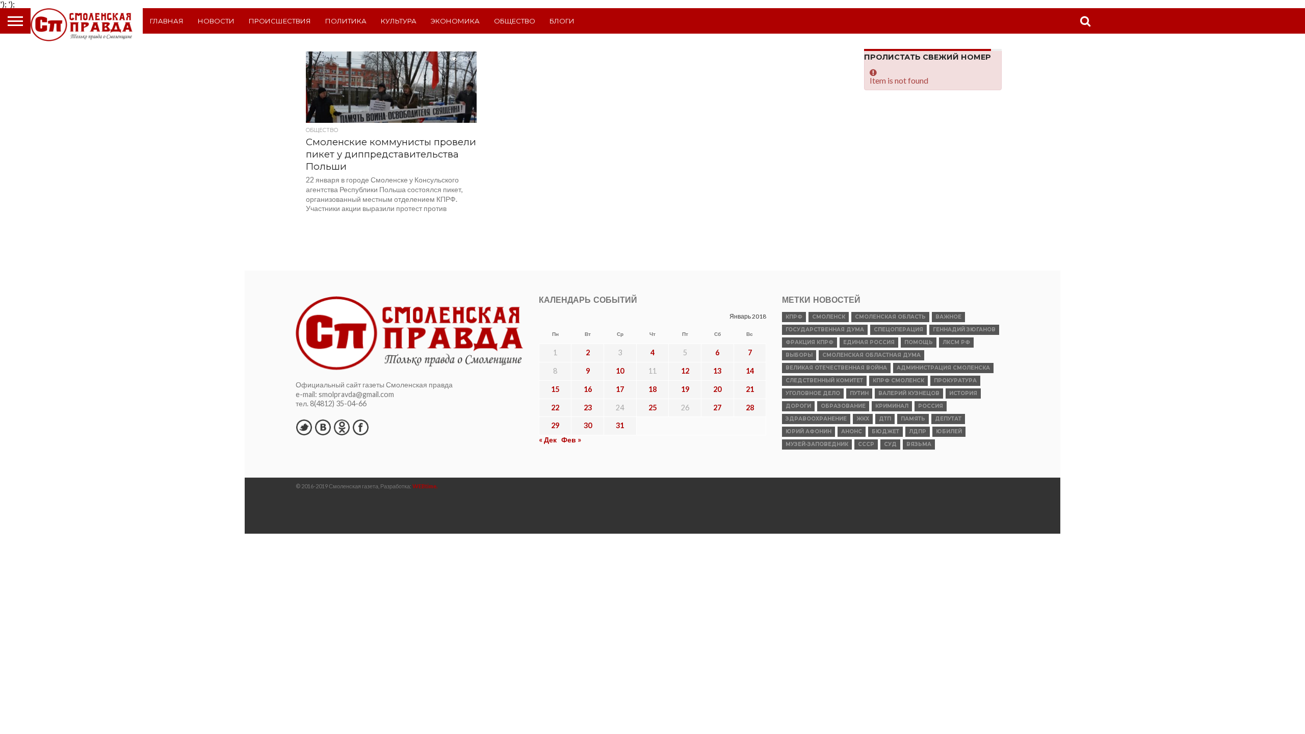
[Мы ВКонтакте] (323, 427)
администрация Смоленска (943, 367)
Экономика (455, 21)
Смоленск (828, 316)
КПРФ (794, 316)
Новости (216, 21)
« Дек (548, 439)
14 (750, 370)
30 (588, 425)
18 (652, 389)
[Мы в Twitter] (304, 427)
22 (555, 407)
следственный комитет (824, 380)
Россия (930, 406)
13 (717, 370)
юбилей (949, 431)
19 (685, 389)
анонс (851, 431)
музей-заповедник (817, 444)
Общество (514, 21)
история (963, 393)
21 (750, 389)
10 (620, 370)
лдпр (917, 431)
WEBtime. (425, 486)
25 (652, 407)
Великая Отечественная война (836, 367)
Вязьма (918, 444)
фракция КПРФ (809, 342)
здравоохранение (816, 418)
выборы (799, 355)
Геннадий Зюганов (964, 329)
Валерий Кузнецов (908, 393)
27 (717, 407)
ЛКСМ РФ (956, 342)
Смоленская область (890, 316)
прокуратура (955, 380)
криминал (891, 406)
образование (843, 406)
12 (685, 370)
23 (588, 407)
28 (750, 407)
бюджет (885, 431)
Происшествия (280, 21)
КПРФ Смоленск (898, 380)
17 (620, 389)
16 (588, 389)
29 (555, 425)
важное (948, 316)
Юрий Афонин (808, 431)
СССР (866, 444)
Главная (167, 21)
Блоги (562, 21)
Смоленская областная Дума (871, 355)
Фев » (571, 439)
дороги (798, 406)
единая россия (869, 342)
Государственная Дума (825, 329)
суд (890, 444)
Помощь (918, 342)
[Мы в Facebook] (360, 427)
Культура (398, 21)
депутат (948, 418)
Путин (859, 393)
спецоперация (898, 329)
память (913, 418)
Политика (346, 21)
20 (717, 389)
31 (620, 425)
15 (555, 389)
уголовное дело (813, 393)
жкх (862, 418)
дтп (885, 418)
